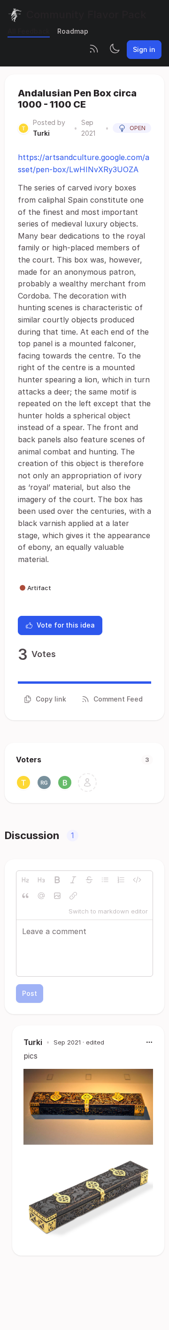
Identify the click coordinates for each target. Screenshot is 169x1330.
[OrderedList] (121, 880)
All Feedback (29, 31)
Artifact (39, 588)
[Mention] (41, 896)
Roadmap (72, 31)
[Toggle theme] (114, 50)
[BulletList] (105, 880)
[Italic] (73, 880)
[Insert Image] (57, 896)
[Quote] (25, 896)
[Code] (137, 880)
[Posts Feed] (93, 50)
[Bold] (57, 880)
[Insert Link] (73, 896)
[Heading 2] (25, 880)
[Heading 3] (41, 880)
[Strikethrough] (89, 880)
